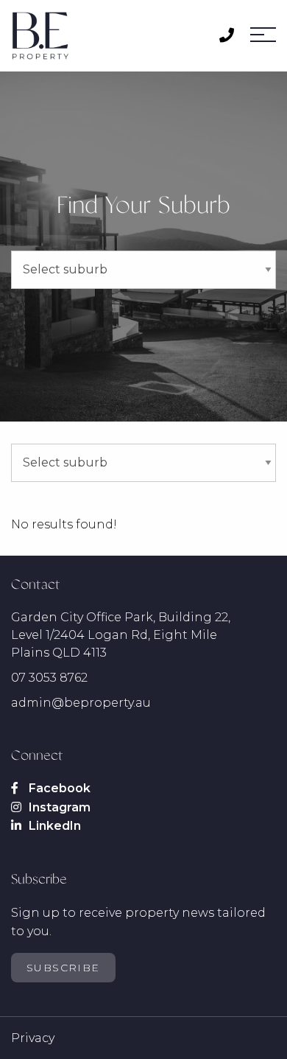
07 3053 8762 (49, 678)
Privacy (32, 1038)
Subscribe (63, 967)
